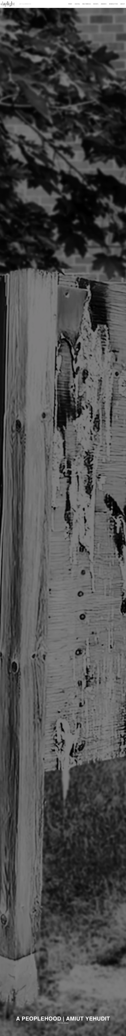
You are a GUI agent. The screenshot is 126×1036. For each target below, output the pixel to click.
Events (95, 4)
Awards (104, 4)
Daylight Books (8, 4)
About (122, 4)
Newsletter (113, 4)
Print (70, 4)
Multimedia (86, 4)
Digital (77, 4)
